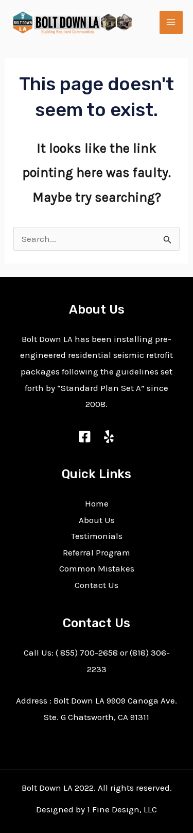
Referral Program (96, 552)
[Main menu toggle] (171, 23)
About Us (97, 520)
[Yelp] (108, 436)
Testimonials (96, 536)
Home (97, 503)
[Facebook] (84, 436)
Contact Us (96, 585)
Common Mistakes (96, 568)
